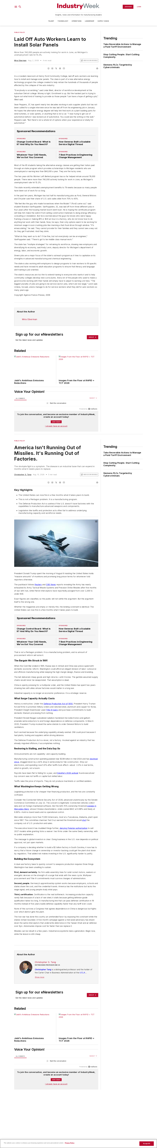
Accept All (146, 1143)
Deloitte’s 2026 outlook (67, 781)
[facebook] (48, 68)
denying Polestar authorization (73, 841)
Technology (63, 21)
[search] (19, 6)
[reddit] (60, 68)
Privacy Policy (69, 1143)
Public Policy (19, 32)
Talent (51, 21)
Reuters (38, 584)
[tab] (20, 398)
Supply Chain (103, 21)
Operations (76, 21)
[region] (56, 403)
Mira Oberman (20, 60)
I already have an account (56, 426)
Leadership (89, 21)
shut (84, 833)
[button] (15, 6)
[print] (97, 68)
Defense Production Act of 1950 (58, 708)
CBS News (51, 584)
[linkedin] (52, 68)
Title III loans (52, 714)
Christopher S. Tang (22, 474)
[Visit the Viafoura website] (92, 409)
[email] (64, 68)
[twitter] (56, 68)
